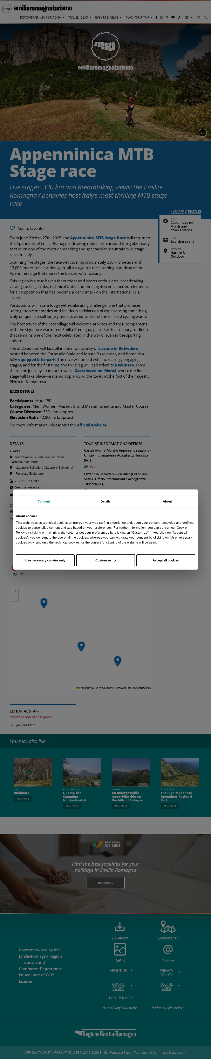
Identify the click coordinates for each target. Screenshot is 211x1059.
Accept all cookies (166, 560)
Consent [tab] (44, 501)
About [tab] (167, 501)
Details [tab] (106, 501)
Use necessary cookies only (45, 560)
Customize (103, 560)
